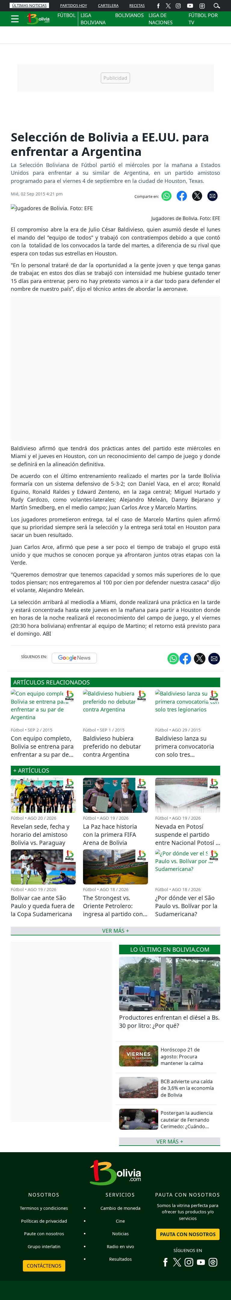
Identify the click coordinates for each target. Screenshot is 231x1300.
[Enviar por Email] (212, 195)
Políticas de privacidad (44, 1221)
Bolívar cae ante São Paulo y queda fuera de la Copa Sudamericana (43, 906)
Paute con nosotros (44, 1233)
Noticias (120, 1233)
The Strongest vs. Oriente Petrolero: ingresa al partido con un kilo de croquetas (113, 910)
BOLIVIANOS (129, 15)
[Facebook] (158, 5)
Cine (120, 1221)
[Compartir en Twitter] (199, 658)
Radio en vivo (120, 1246)
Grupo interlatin (44, 1246)
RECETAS (137, 5)
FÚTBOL (66, 15)
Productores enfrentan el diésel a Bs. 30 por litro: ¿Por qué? (169, 1021)
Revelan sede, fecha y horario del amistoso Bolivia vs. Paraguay (40, 834)
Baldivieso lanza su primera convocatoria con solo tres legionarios (184, 750)
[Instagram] (178, 5)
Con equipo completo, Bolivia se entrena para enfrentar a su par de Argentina (42, 750)
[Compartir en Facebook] (181, 195)
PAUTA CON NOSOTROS (188, 1234)
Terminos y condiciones (44, 1208)
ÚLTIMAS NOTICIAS (29, 5)
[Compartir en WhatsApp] (166, 195)
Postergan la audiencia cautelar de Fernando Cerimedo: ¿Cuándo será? (187, 1123)
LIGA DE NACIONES (161, 19)
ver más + (169, 1141)
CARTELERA (108, 5)
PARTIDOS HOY (73, 5)
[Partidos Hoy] (202, 6)
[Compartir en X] (197, 195)
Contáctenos (44, 1266)
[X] (168, 5)
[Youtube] (190, 5)
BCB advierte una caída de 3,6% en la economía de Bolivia (187, 1088)
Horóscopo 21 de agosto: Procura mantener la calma (182, 1056)
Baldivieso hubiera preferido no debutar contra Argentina (112, 746)
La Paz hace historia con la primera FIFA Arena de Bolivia (110, 834)
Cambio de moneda (120, 1208)
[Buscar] (217, 5)
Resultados (120, 1259)
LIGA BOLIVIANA (93, 19)
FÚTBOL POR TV (203, 19)
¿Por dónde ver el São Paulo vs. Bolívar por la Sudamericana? (186, 906)
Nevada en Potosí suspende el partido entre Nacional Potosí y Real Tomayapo (187, 838)
